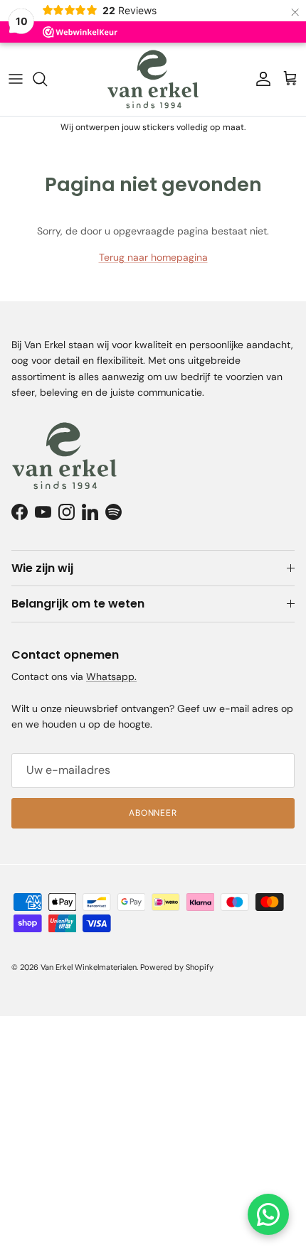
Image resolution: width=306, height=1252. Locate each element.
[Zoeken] (47, 79)
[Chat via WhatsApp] (268, 1214)
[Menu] (15, 79)
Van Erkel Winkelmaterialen (89, 967)
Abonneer (153, 813)
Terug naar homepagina (153, 257)
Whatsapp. (111, 676)
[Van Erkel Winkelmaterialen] (153, 79)
